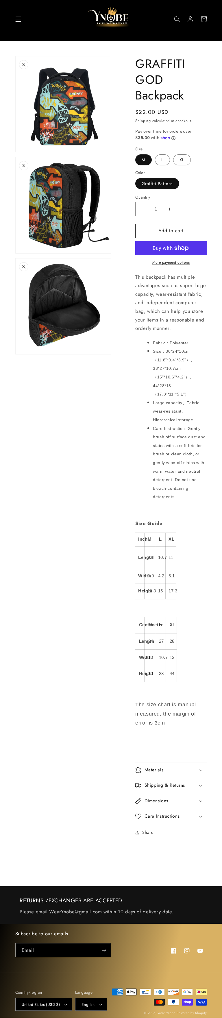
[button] (18, 19)
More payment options (171, 262)
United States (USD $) (41, 1004)
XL (182, 160)
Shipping (143, 120)
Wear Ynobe (166, 1013)
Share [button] (147, 832)
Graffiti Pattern (157, 183)
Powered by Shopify (192, 1013)
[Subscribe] (104, 950)
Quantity (142, 197)
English (88, 1004)
